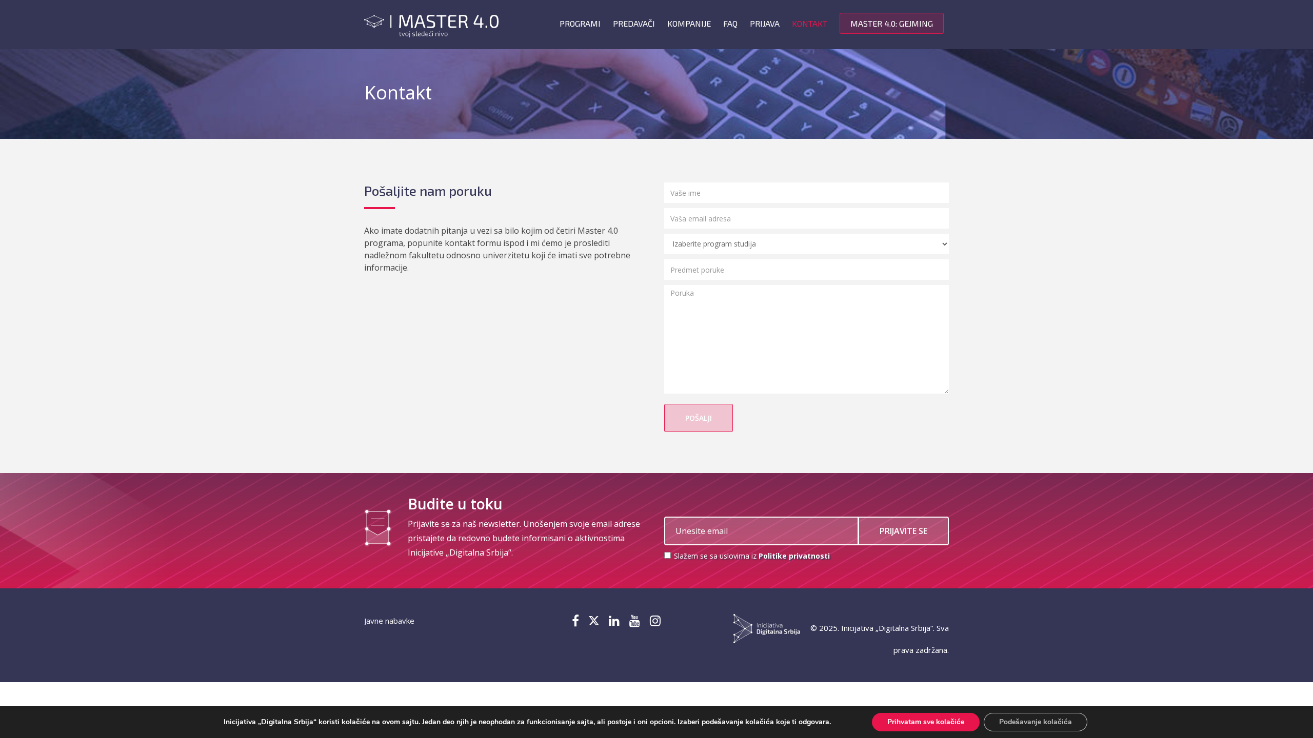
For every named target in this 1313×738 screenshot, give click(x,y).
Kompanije (689, 23)
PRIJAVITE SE (903, 531)
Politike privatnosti (794, 556)
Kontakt (809, 23)
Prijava (765, 23)
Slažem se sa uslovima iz (751, 556)
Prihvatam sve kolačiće (925, 722)
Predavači (634, 23)
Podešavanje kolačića (1035, 722)
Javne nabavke (389, 621)
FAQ (730, 23)
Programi (580, 23)
